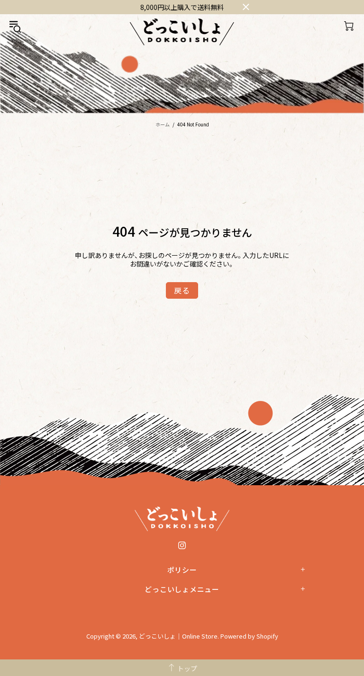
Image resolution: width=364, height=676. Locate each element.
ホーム (162, 124)
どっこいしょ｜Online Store (182, 31)
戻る (182, 290)
